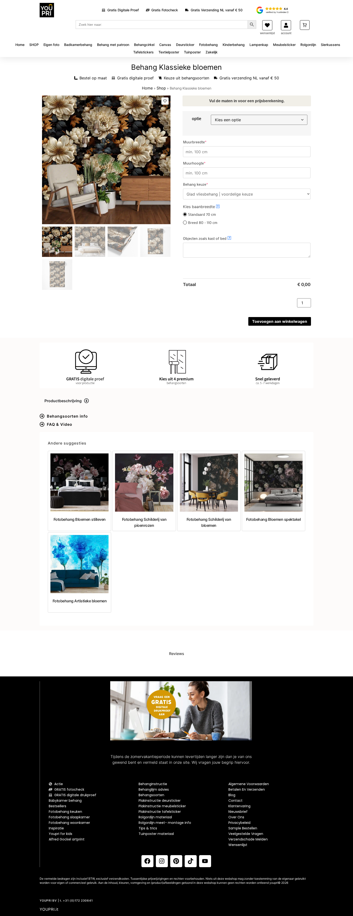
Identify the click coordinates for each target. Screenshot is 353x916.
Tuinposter (192, 52)
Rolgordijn (308, 45)
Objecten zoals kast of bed (206, 238)
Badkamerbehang (78, 45)
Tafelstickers (143, 52)
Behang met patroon (113, 45)
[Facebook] (147, 861)
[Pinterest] (176, 861)
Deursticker (185, 45)
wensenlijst (267, 33)
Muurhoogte (202, 163)
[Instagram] (162, 861)
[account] (286, 25)
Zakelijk (212, 52)
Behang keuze (203, 184)
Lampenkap (259, 45)
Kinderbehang (234, 45)
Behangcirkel (144, 45)
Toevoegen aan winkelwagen (279, 321)
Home (19, 45)
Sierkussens (330, 45)
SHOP (34, 45)
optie (196, 118)
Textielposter (168, 52)
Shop (161, 88)
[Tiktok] (191, 861)
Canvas (165, 45)
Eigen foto (51, 45)
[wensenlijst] (267, 25)
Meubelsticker (284, 45)
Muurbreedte (203, 142)
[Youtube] (205, 861)
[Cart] (304, 25)
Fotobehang (208, 45)
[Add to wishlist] (165, 101)
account (286, 33)
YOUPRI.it (49, 909)
